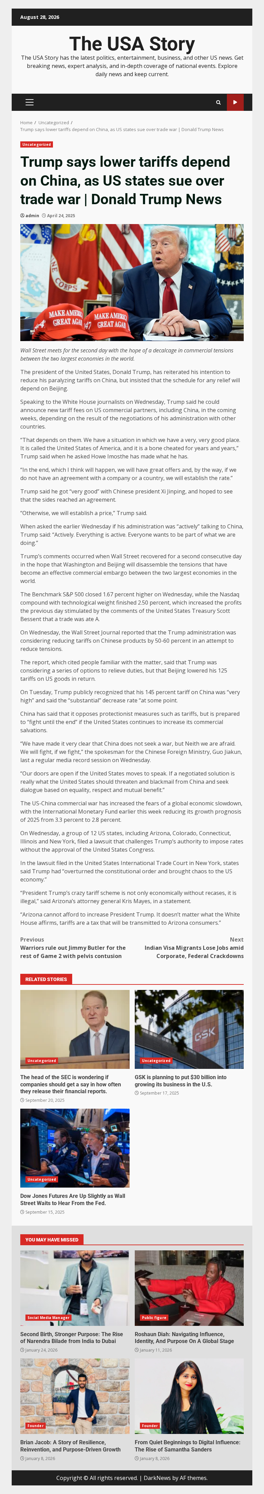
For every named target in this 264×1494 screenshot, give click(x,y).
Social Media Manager (48, 1317)
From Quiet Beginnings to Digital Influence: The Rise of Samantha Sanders (189, 1396)
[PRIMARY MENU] (29, 102)
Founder (36, 1425)
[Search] (218, 102)
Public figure (154, 1317)
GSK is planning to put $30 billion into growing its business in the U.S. (189, 1029)
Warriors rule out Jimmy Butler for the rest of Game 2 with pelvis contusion (73, 948)
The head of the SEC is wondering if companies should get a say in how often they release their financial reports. (75, 1029)
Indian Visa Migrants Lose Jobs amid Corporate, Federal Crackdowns (194, 948)
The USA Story (132, 44)
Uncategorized (36, 144)
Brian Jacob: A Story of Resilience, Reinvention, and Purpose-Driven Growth (75, 1396)
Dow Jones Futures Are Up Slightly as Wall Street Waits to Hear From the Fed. (75, 1148)
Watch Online (235, 102)
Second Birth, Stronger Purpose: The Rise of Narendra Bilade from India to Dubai (75, 1288)
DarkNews (157, 1478)
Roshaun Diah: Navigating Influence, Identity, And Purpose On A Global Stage (189, 1288)
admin (32, 216)
